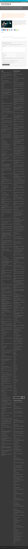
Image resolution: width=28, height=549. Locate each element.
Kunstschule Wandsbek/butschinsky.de (18, 474)
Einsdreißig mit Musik (16, 306)
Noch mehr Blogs (4, 314)
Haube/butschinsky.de (16, 424)
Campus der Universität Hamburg (17, 224)
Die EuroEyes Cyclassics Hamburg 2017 (18, 343)
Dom (14, 507)
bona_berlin (14, 405)
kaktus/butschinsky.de (16, 522)
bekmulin (14, 403)
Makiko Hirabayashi (4, 16)
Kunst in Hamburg (15, 531)
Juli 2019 (14, 377)
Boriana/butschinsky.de (16, 443)
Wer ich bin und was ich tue (5, 436)
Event (22, 13)
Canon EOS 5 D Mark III (18, 13)
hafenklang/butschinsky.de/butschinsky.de (18, 459)
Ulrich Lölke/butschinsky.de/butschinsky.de (18, 440)
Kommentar (3, 46)
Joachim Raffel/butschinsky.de (17, 520)
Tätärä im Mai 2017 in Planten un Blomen (6, 385)
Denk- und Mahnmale (4, 141)
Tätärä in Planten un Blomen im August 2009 (18, 226)
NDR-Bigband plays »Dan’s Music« (17, 265)
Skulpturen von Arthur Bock (16, 253)
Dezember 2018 (15, 379)
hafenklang (14, 456)
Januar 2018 (14, 388)
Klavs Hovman (16, 15)
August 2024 (14, 359)
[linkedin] (26, 2)
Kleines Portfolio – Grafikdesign (5, 249)
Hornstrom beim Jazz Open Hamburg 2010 (7, 209)
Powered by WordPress (17, 547)
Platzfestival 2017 (4, 333)
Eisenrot (3, 162)
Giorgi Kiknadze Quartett (4, 185)
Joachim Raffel (15, 519)
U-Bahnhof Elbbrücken (16, 261)
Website (3, 56)
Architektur (3, 84)
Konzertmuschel (23, 15)
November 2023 (15, 365)
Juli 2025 (14, 357)
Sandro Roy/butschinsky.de (16, 484)
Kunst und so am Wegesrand (5, 258)
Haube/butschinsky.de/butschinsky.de (17, 408)
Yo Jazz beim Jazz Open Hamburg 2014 (6, 443)
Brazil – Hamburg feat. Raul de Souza (6, 108)
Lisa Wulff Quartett (15, 332)
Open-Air (6, 17)
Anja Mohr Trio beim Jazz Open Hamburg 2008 (19, 180)
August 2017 (14, 394)
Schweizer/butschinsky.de (16, 537)
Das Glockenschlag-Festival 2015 (17, 221)
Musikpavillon (3, 17)
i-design (22, 547)
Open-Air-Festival (10, 17)
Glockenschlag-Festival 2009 (5, 187)
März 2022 (14, 371)
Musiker (19, 16)
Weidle (14, 542)
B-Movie (3, 87)
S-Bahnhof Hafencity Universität (17, 215)
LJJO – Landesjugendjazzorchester (17, 335)
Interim (2, 215)
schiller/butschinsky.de (16, 534)
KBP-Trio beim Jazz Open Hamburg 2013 (6, 240)
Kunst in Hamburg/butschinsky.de (17, 467)
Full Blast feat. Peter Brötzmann (5, 179)
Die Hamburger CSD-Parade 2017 (17, 349)
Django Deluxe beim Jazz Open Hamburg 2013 (19, 95)
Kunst (2, 255)
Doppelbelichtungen (15, 209)
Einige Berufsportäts (15, 259)
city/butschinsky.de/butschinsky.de (17, 446)
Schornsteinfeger (4, 355)
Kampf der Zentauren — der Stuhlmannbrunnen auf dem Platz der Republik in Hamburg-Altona (18, 290)
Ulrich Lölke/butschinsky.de (16, 438)
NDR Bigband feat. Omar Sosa (5, 301)
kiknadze (14, 528)
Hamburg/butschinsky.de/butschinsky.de (18, 420)
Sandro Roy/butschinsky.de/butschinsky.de (18, 431)
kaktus (14, 464)
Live (25, 15)
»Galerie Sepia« (3, 452)
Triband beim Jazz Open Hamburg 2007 (6, 404)
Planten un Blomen (19, 17)
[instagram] (23, 2)
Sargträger (3, 353)
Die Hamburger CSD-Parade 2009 (6, 144)
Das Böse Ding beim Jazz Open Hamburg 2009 (19, 147)
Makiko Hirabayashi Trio (9, 16)
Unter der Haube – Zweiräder (5, 425)
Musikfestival (21, 16)
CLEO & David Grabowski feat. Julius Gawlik (18, 248)
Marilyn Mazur (14, 16)
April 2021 (14, 374)
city (13, 417)
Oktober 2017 (15, 391)
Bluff (2, 100)
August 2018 (14, 382)
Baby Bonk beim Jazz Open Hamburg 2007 (7, 89)
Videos (2, 429)
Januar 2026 (14, 356)
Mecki (2, 281)
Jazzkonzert (13, 15)
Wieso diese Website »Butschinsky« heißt (6, 440)
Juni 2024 (14, 362)
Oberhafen (3, 317)
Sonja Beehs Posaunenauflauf (5, 366)
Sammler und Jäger (15, 79)
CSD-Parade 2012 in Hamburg (17, 212)
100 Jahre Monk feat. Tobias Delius (6, 72)
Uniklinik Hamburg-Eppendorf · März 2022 (7, 421)
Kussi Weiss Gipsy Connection (17, 294)
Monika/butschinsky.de (16, 481)
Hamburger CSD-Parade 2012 (5, 194)
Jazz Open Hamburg (21, 14)
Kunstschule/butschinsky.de (16, 478)
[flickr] (22, 2)
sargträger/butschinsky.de (16, 487)
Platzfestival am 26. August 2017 (17, 341)
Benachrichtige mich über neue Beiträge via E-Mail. (9, 62)
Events (2, 172)
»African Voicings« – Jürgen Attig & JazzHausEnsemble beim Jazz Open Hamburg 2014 (6, 448)
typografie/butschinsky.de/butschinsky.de (18, 493)
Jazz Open (17, 14)
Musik (5, 14)
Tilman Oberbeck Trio (4, 394)
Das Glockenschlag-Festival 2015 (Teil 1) (6, 134)
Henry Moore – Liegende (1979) (17, 298)
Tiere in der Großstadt (4, 392)
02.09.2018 (8, 14)
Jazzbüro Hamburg (9, 15)
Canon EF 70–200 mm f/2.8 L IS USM (10, 13)
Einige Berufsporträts (4, 158)
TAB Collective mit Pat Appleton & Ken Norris (7, 374)
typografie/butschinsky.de (16, 540)
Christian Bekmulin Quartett (5, 115)
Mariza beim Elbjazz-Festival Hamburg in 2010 (18, 229)
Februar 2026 (15, 354)
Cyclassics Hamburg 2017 (5, 126)
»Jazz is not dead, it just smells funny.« (18, 346)
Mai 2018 (14, 385)
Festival (11, 14)
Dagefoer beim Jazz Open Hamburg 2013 (18, 84)
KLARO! (14, 244)
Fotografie (3, 176)
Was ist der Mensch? (4, 433)
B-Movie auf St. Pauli (15, 207)
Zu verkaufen (3, 445)
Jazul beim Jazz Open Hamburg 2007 (17, 197)
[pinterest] (25, 2)
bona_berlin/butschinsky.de (16, 504)
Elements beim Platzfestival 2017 (5, 166)
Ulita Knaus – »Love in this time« (5, 415)
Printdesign (3, 340)
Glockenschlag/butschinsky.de (17, 510)
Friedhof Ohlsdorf (4, 177)
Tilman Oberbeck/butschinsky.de (17, 539)
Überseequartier (3, 411)
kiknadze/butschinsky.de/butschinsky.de (18, 428)
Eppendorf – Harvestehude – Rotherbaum (6, 168)
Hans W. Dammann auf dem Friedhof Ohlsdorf (18, 78)
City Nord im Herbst (15, 76)
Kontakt (2, 252)
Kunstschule (14, 471)
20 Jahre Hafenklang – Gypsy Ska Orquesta (7, 74)
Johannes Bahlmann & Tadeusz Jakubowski (7, 226)
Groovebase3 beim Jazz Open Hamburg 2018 (18, 271)
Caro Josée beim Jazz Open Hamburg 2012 (7, 111)
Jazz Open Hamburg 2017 (5, 222)
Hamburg (13, 14)
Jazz (15, 14)
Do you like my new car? (4, 151)
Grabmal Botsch (15, 513)
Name (3, 53)
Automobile (3, 86)
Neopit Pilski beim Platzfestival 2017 (6, 310)
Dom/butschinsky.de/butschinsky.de (17, 449)
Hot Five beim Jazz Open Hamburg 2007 (6, 212)
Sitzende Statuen (4, 363)
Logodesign (3, 268)
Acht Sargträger (15, 319)
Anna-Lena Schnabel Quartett (5, 80)
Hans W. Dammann (4, 197)
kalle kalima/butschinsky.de (16, 525)
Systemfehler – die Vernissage (5, 372)
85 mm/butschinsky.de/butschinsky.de (17, 411)
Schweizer (14, 490)
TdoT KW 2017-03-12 (4, 388)
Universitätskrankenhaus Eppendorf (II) (18, 250)
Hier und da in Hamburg (4, 205)
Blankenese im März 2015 (5, 97)
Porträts (2, 336)
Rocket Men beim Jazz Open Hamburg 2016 (7, 350)
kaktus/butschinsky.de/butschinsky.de (17, 465)
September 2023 (15, 368)
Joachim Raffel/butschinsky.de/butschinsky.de (18, 462)
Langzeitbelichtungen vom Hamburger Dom (7, 265)
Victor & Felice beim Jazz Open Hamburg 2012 (19, 135)
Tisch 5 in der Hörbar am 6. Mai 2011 (6, 397)
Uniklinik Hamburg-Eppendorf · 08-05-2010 (7, 418)
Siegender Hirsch (4, 361)
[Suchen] (23, 397)
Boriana (14, 414)
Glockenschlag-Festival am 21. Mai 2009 (18, 227)
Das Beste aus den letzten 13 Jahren (17, 251)
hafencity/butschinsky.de (16, 406)
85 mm (14, 501)
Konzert (19, 15)
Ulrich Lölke (14, 495)
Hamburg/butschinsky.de (16, 517)
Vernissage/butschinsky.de (16, 498)
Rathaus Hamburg (4, 347)
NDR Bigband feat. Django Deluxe (6, 297)
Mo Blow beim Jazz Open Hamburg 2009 (18, 145)
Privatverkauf (15, 81)
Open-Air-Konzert (14, 17)
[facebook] (21, 2)
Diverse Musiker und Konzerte (5, 147)
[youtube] (24, 2)
